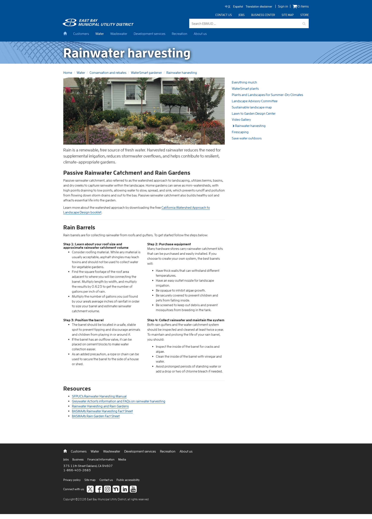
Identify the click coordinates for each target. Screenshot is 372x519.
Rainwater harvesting (181, 72)
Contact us (223, 15)
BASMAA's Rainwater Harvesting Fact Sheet (102, 411)
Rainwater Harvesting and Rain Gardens (100, 406)
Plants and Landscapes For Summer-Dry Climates (267, 95)
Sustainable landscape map (252, 107)
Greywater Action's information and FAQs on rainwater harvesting (118, 401)
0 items (303, 6)
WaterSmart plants (245, 88)
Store (304, 15)
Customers (81, 34)
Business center (263, 15)
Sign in (283, 6)
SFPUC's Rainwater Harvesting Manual (99, 396)
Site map (288, 15)
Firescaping (240, 132)
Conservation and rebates (108, 72)
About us (200, 34)
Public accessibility (128, 480)
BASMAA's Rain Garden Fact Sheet (96, 416)
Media (122, 459)
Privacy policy (72, 480)
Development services (149, 34)
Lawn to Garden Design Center (254, 113)
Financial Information (101, 459)
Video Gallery (241, 119)
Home (67, 72)
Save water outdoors (247, 138)
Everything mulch (244, 82)
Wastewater (118, 34)
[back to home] (98, 25)
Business (78, 459)
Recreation (179, 34)
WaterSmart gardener (146, 72)
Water (99, 34)
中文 (228, 6)
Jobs (242, 15)
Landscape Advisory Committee (254, 101)
